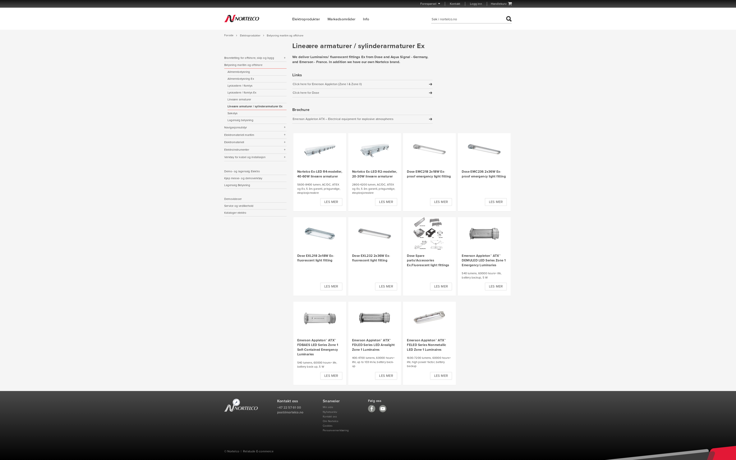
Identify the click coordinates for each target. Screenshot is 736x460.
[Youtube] (382, 408)
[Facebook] (371, 408)
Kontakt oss (330, 416)
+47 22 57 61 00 (289, 408)
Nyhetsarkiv (330, 412)
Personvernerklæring (336, 430)
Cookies (328, 425)
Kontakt (455, 4)
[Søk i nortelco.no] (508, 19)
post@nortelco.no (290, 412)
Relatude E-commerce (258, 451)
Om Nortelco (330, 421)
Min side (328, 407)
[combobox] (468, 19)
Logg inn (476, 4)
